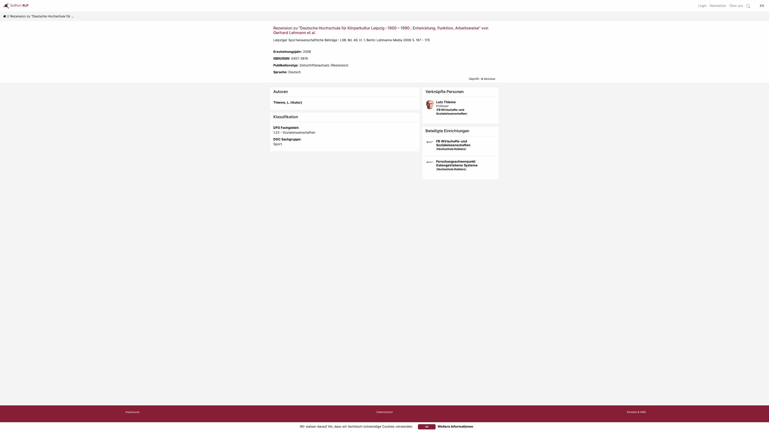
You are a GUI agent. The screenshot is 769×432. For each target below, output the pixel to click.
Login (702, 6)
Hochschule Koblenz (451, 149)
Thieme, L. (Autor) (287, 102)
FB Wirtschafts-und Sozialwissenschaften (453, 143)
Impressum (132, 412)
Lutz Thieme (446, 102)
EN (762, 6)
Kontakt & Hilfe (636, 412)
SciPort (19, 5)
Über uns (736, 6)
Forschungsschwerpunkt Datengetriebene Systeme (457, 163)
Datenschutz (384, 412)
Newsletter (718, 6)
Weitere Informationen (455, 426)
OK (427, 426)
